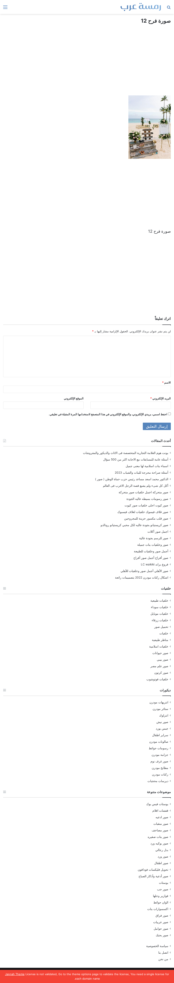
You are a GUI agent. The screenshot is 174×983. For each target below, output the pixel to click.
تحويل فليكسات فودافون (153, 869)
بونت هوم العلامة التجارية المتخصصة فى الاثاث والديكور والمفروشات (125, 453)
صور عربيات (160, 922)
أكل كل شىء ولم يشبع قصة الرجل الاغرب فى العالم (135, 485)
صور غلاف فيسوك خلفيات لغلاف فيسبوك (142, 512)
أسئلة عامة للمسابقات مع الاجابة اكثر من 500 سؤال (135, 459)
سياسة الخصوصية (157, 946)
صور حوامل (161, 928)
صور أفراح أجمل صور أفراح (150, 558)
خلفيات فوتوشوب (157, 679)
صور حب (162, 889)
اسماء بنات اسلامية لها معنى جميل (147, 466)
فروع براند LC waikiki (154, 564)
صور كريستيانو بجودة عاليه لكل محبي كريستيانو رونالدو (134, 525)
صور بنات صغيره (158, 837)
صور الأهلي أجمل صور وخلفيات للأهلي (144, 571)
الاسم (166, 382)
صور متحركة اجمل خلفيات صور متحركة (143, 492)
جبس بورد (162, 728)
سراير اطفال (160, 735)
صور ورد (163, 856)
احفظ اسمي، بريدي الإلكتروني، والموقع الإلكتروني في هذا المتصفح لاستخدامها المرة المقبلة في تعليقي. (108, 414)
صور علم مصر (159, 666)
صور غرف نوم (159, 761)
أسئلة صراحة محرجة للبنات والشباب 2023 (141, 472)
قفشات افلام (160, 810)
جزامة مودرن (160, 754)
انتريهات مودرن (158, 702)
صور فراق (162, 915)
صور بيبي (162, 659)
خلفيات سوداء (159, 607)
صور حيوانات (160, 653)
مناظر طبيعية (160, 640)
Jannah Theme (15, 974)
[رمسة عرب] (141, 7)
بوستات (163, 882)
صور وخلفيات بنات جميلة (152, 544)
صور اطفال (161, 863)
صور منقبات (160, 823)
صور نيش (162, 722)
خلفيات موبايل (159, 613)
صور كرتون (161, 672)
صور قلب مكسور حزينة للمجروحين (146, 518)
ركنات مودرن (160, 774)
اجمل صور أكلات (157, 531)
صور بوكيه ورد (159, 843)
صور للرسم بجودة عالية (153, 538)
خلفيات (163, 633)
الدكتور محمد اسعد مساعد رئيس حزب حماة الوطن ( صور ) (131, 479)
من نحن (163, 959)
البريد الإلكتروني (160, 398)
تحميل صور (161, 626)
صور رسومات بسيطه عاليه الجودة (147, 498)
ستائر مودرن (160, 709)
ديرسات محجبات (157, 781)
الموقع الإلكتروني (74, 398)
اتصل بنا (163, 952)
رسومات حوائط (158, 748)
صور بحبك (162, 935)
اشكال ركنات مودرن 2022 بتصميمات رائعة (141, 577)
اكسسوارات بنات (157, 909)
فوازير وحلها (160, 896)
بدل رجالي (161, 850)
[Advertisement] (87, 63)
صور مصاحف (160, 830)
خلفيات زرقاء (160, 620)
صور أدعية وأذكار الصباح (153, 876)
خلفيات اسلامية (158, 646)
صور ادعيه (162, 817)
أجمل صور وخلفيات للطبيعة (151, 551)
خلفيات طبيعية (159, 600)
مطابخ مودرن (160, 768)
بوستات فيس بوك (157, 804)
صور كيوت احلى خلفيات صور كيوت (146, 505)
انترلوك (163, 715)
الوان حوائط (160, 902)
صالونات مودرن (158, 741)
